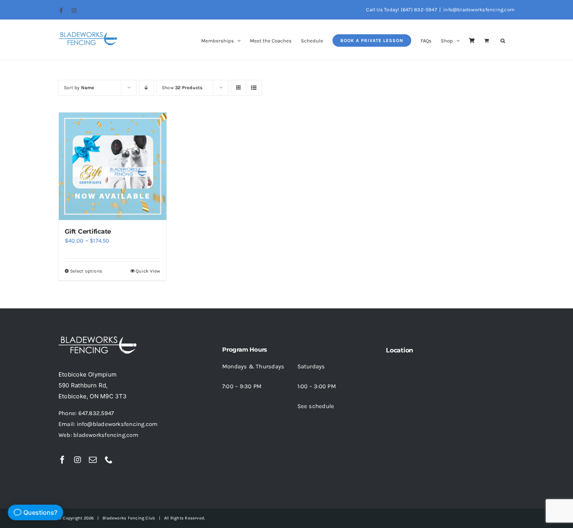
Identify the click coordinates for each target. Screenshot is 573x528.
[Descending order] (146, 88)
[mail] (93, 460)
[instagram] (77, 460)
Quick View (148, 271)
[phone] (109, 460)
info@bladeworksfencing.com (479, 9)
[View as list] (254, 87)
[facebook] (62, 460)
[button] (502, 40)
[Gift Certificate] (112, 166)
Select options (86, 271)
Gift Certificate (88, 231)
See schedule (315, 406)
